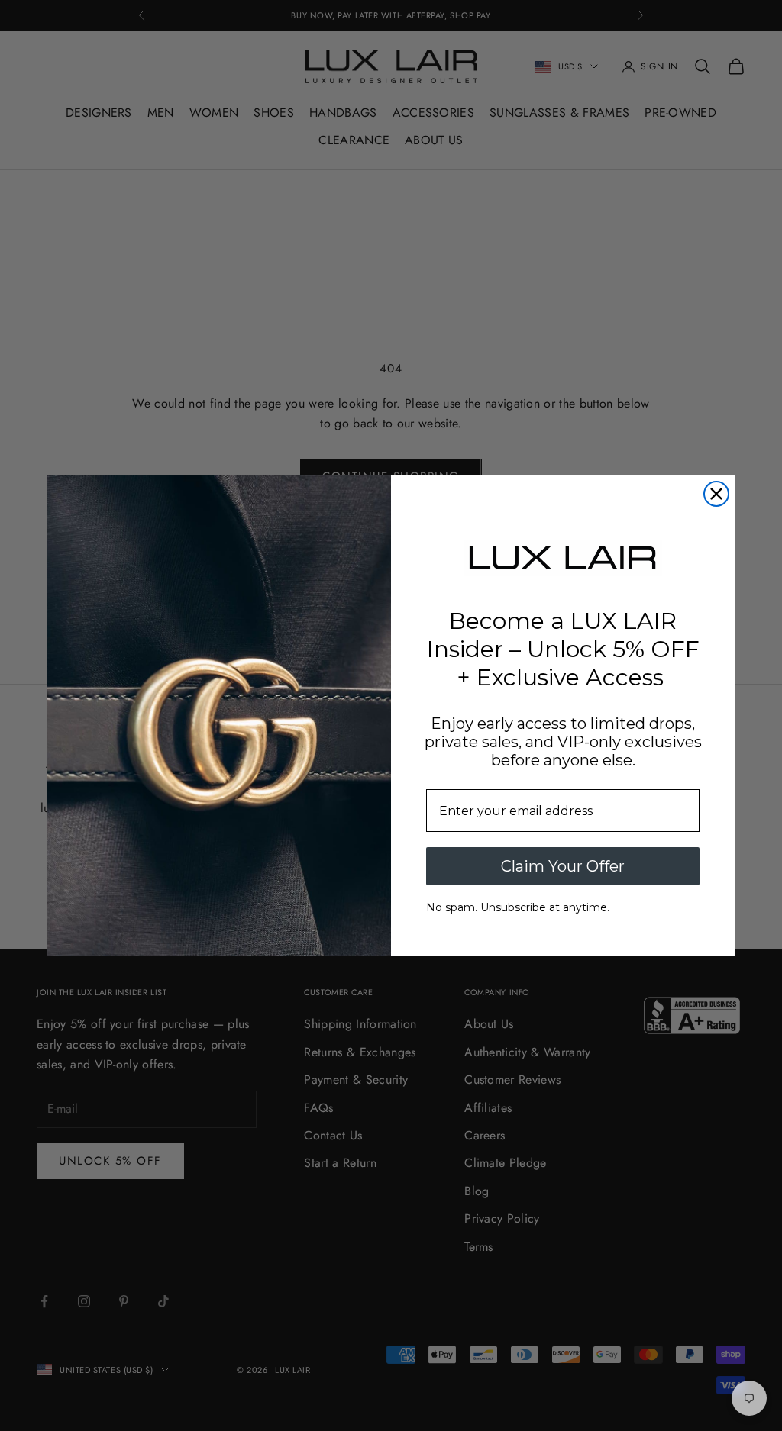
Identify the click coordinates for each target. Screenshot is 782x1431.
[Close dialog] (716, 494)
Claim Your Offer (563, 866)
